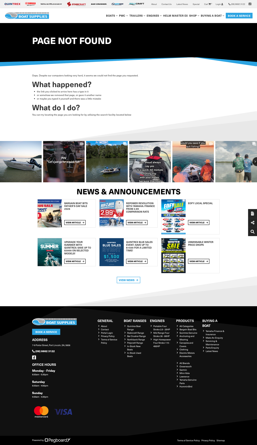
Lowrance (184, 376)
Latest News (182, 4)
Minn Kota (185, 373)
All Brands (185, 363)
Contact (105, 329)
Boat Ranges (135, 320)
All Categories (186, 326)
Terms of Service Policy (188, 440)
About (154, 4)
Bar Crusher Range (136, 336)
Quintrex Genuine (188, 332)
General (105, 320)
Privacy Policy (108, 336)
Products (185, 320)
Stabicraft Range (135, 332)
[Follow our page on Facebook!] (250, 4)
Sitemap (221, 440)
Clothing (184, 349)
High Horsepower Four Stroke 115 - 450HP (162, 343)
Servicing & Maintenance (212, 342)
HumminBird (186, 386)
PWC (122, 15)
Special (196, 4)
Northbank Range (136, 339)
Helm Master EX (175, 15)
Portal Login (107, 332)
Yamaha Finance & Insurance (215, 332)
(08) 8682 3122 (45, 351)
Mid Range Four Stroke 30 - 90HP (161, 334)
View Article (73, 222)
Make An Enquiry (214, 337)
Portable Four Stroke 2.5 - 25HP (161, 328)
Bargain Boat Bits (188, 329)
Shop (193, 15)
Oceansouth (186, 366)
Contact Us (167, 4)
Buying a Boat (209, 323)
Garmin (183, 369)
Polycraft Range (135, 342)
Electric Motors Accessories (187, 354)
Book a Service (239, 16)
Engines (157, 320)
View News (127, 280)
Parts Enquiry (212, 347)
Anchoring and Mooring (187, 337)
